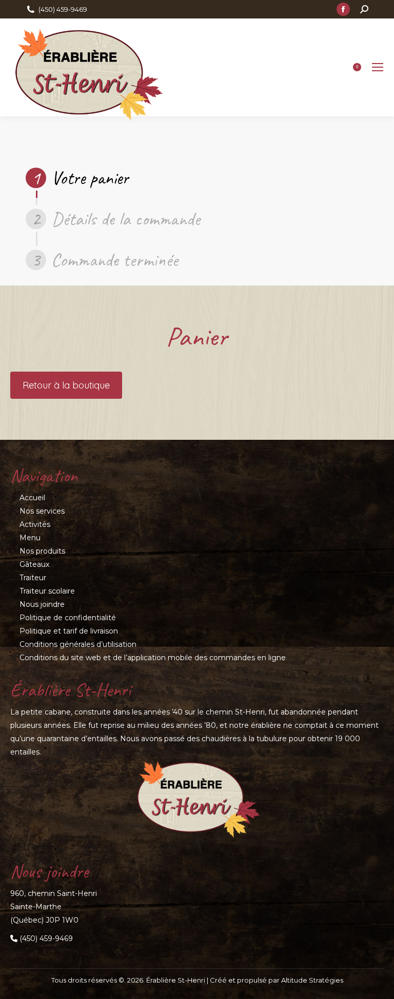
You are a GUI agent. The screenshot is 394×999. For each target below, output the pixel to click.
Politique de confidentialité (67, 617)
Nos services (42, 511)
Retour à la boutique (66, 385)
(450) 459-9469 (62, 9)
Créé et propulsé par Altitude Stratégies (276, 980)
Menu (30, 537)
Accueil (32, 497)
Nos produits (42, 551)
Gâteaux (34, 564)
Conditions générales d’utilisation (77, 644)
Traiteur (32, 577)
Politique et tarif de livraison (68, 631)
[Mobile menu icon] (377, 67)
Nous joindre (42, 604)
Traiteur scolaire (47, 591)
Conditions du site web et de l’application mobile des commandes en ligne (152, 657)
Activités (34, 524)
